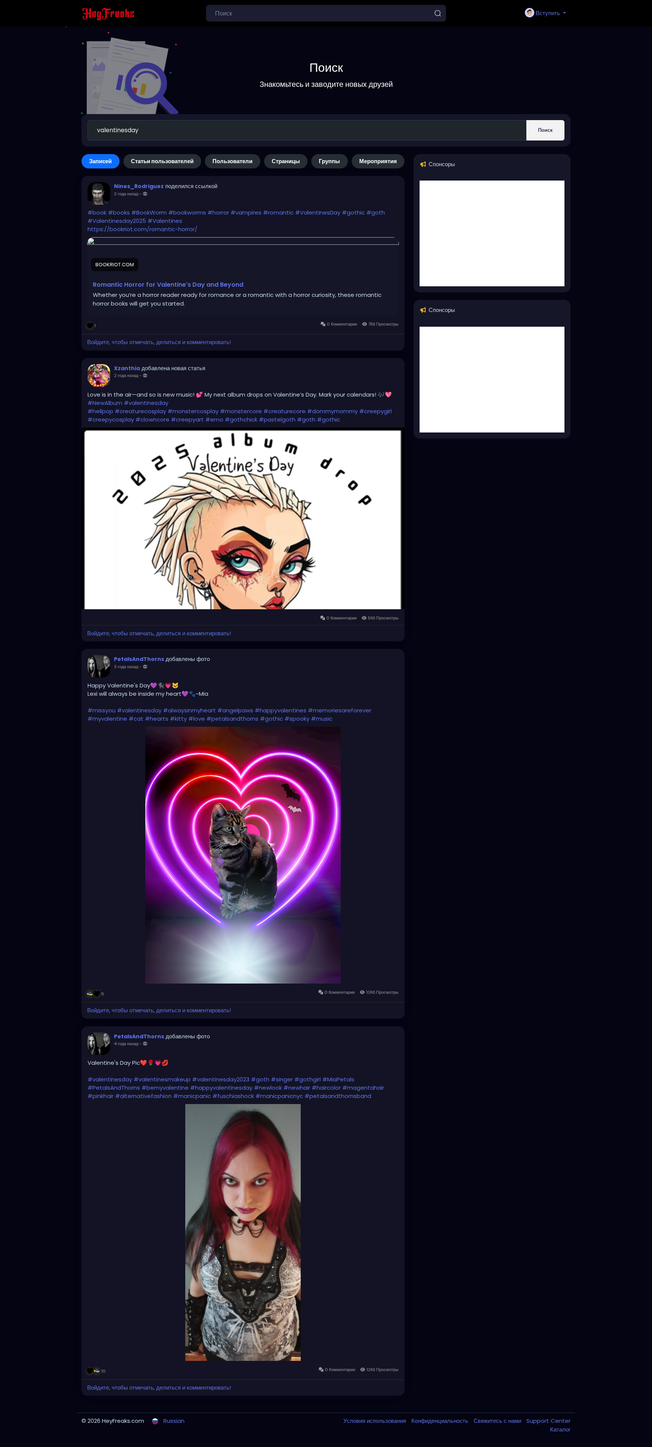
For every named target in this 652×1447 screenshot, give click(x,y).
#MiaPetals (338, 1079)
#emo (214, 419)
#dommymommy (332, 411)
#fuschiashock (233, 1096)
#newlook (268, 1088)
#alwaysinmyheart (189, 710)
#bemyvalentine (165, 1088)
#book (97, 212)
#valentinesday (146, 403)
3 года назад (126, 667)
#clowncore (152, 419)
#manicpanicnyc (279, 1096)
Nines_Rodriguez (139, 186)
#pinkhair (101, 1096)
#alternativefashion (143, 1096)
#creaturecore (284, 411)
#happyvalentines (280, 710)
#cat (136, 719)
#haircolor (326, 1088)
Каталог (560, 1429)
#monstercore (241, 411)
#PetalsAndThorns (114, 1088)
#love (196, 719)
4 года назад (126, 1044)
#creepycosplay (111, 419)
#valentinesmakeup (162, 1079)
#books (119, 212)
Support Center (548, 1421)
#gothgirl (307, 1079)
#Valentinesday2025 (117, 221)
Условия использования (375, 1421)
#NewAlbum (105, 403)
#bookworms (187, 212)
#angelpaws (235, 710)
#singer (282, 1079)
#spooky (296, 719)
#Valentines (165, 221)
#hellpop (100, 411)
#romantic (278, 212)
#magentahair (363, 1088)
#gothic (353, 212)
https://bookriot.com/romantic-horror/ (142, 229)
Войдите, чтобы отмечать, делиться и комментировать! (159, 342)
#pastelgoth (277, 419)
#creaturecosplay (140, 411)
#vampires (246, 212)
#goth (375, 212)
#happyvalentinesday (221, 1088)
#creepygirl (375, 411)
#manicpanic (192, 1096)
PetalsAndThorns (139, 659)
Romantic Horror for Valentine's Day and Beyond (168, 285)
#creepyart (187, 419)
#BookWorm (149, 212)
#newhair (296, 1088)
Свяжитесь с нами (498, 1421)
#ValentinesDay (317, 212)
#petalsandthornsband (337, 1096)
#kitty (178, 719)
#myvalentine (107, 719)
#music (321, 719)
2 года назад (126, 194)
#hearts (156, 719)
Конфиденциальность (440, 1421)
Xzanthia (127, 368)
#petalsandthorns (232, 719)
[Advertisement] (492, 233)
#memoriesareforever (339, 710)
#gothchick (241, 419)
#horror (218, 212)
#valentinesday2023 (220, 1079)
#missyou (101, 710)
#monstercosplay (193, 411)
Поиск (545, 130)
